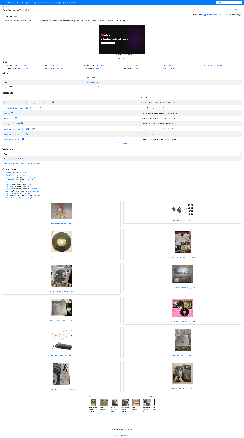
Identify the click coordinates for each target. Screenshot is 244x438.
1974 (15, 16)
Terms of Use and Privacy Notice (122, 435)
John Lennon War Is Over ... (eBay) (61, 389)
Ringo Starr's (106, 21)
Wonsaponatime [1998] (12, 124)
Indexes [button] (49, 3)
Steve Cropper (22, 68)
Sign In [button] (27, 3)
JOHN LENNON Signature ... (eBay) (182, 257)
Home (2, 6)
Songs (7, 6)
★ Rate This (235, 10)
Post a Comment (122, 143)
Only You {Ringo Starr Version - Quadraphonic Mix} (22, 163)
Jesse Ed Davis (218, 65)
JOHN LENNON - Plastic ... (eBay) (182, 321)
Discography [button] (60, 3)
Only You (7, 113)
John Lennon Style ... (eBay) (183, 220)
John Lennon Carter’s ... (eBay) (61, 224)
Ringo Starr (172, 65)
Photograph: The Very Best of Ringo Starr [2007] (21, 108)
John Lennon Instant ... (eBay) (61, 257)
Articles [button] (41, 3)
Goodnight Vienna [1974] (13, 139)
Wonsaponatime (92, 82)
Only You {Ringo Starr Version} (15, 159)
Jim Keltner (133, 65)
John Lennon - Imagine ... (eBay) (61, 320)
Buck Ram (135, 68)
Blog (34, 3)
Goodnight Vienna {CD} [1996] (15, 134)
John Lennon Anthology (95, 87)
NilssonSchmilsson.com (12, 3)
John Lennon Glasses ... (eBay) (62, 355)
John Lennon (22, 65)
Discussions (71, 3)
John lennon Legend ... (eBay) (182, 388)
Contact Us (122, 432)
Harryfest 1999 (9, 119)
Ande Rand (97, 68)
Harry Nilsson (9, 21)
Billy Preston (60, 68)
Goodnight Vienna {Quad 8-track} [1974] (18, 129)
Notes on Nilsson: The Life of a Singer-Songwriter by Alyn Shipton (27, 103)
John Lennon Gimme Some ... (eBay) (61, 291)
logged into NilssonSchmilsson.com (216, 15)
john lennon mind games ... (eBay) (182, 288)
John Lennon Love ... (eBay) (183, 355)
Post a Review (122, 58)
